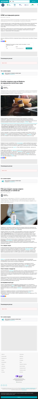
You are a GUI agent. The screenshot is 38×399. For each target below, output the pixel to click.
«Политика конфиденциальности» (19, 378)
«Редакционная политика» (19, 380)
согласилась (14, 150)
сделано (26, 265)
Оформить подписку (23, 364)
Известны (3, 259)
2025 (13, 155)
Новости (5, 79)
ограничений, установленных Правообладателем (28, 388)
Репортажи (22, 354)
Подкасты (21, 358)
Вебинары (21, 356)
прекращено (19, 287)
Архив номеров (22, 366)
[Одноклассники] (5, 41)
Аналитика (3, 366)
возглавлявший (9, 240)
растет (29, 291)
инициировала (20, 143)
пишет (16, 229)
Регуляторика (3, 356)
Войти (34, 1)
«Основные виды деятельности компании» (19, 379)
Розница (2, 360)
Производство (9, 79)
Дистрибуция (3, 362)
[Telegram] (1, 41)
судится (14, 147)
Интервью (21, 360)
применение (19, 151)
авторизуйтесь (12, 74)
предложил (11, 270)
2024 (28, 153)
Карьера (2, 364)
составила (29, 134)
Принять (19, 397)
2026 (12, 154)
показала (27, 249)
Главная (2, 13)
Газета (21, 362)
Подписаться (29, 48)
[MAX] (2, 41)
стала (6, 134)
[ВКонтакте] (4, 41)
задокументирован (29, 248)
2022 (1, 155)
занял (13, 285)
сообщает (27, 121)
